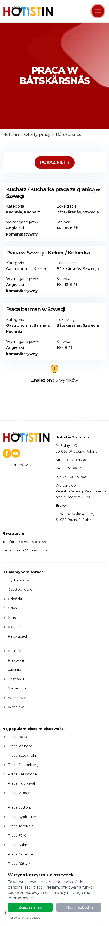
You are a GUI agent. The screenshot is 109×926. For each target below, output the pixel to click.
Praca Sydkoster (22, 817)
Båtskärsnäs (69, 212)
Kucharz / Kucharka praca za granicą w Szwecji (53, 192)
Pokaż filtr (54, 162)
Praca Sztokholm (22, 755)
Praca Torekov (20, 826)
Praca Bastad (19, 736)
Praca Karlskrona (22, 774)
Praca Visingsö (20, 746)
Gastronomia (19, 268)
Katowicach (18, 636)
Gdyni (13, 608)
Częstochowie (20, 589)
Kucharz (32, 212)
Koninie (14, 651)
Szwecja (91, 212)
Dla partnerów (15, 465)
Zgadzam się (30, 907)
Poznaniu (16, 679)
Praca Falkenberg (23, 764)
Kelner (40, 268)
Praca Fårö (17, 835)
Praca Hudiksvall (22, 783)
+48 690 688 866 (31, 542)
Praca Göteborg (22, 854)
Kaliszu (14, 617)
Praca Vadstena (21, 793)
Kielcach (15, 627)
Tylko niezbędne (79, 907)
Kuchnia (14, 212)
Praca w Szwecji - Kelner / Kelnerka (48, 252)
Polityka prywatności (24, 917)
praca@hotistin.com (32, 550)
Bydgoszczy (18, 580)
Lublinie (14, 669)
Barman (41, 325)
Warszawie (17, 697)
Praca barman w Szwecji (35, 309)
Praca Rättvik (19, 863)
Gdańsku (15, 599)
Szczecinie (17, 688)
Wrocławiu (17, 707)
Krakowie (16, 660)
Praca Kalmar (19, 844)
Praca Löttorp (19, 807)
